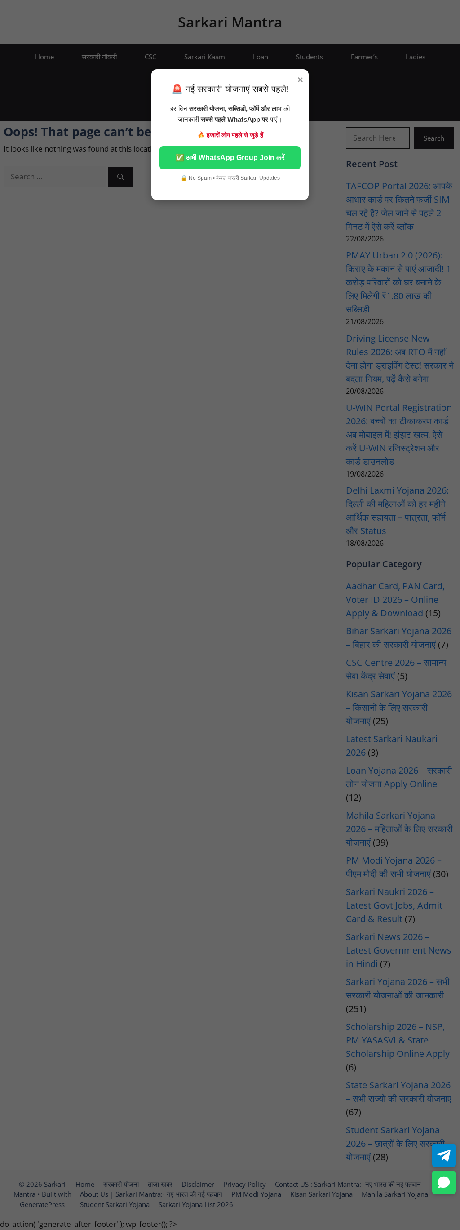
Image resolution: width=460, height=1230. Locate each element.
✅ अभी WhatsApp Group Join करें (230, 157)
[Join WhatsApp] (444, 1182)
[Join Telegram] (444, 1155)
